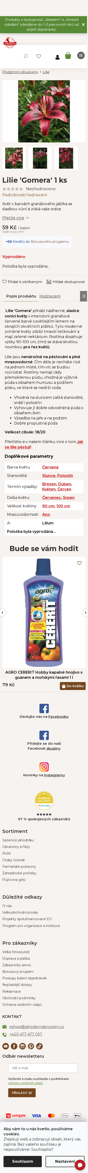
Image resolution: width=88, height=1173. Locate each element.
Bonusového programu (50, 242)
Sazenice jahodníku (18, 840)
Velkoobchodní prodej (20, 912)
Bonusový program (18, 972)
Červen (64, 489)
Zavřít (10, 277)
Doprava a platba (16, 958)
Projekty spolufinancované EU (27, 919)
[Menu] (81, 55)
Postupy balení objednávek (24, 978)
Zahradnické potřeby (19, 873)
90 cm (48, 506)
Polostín (65, 475)
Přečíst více (13, 218)
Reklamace (11, 991)
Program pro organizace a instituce (31, 926)
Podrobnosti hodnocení (24, 195)
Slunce (48, 475)
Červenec (51, 497)
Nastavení (65, 1161)
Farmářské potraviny (19, 866)
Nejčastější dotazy (17, 985)
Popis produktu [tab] (21, 296)
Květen (49, 489)
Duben (64, 484)
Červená (50, 467)
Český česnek (13, 860)
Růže (6, 853)
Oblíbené (38, 56)
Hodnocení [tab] (50, 296)
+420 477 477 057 (25, 1034)
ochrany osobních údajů (25, 1083)
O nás (7, 906)
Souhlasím (22, 1161)
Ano (46, 514)
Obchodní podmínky (19, 998)
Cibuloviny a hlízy (16, 847)
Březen (49, 484)
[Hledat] (26, 56)
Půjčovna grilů (14, 880)
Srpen (69, 497)
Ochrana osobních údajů (22, 1004)
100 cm (63, 506)
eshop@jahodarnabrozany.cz (36, 1026)
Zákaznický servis (16, 965)
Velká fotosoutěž (16, 952)
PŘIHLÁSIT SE (22, 1093)
